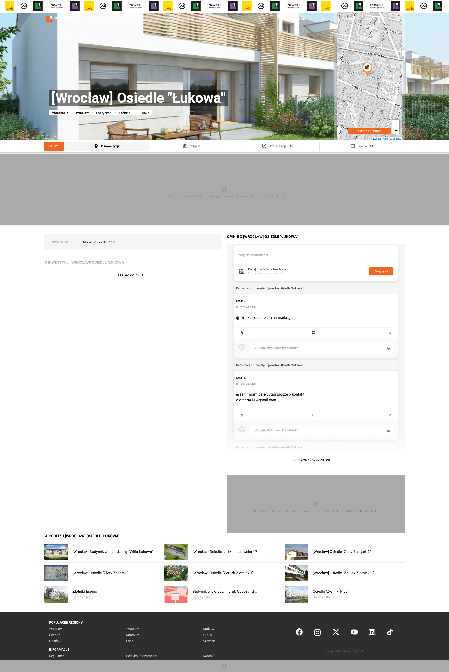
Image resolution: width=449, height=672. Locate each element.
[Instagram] (317, 633)
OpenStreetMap (392, 138)
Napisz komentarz (253, 255)
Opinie (362, 146)
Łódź (129, 641)
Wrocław (82, 113)
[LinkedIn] (372, 633)
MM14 (241, 301)
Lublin (207, 635)
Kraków (208, 629)
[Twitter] (336, 633)
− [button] (396, 130)
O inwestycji (110, 146)
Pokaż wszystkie (133, 275)
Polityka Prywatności (141, 656)
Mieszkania (60, 113)
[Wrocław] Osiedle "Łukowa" (285, 288)
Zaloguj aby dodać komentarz (276, 348)
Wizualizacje (277, 146)
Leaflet (377, 138)
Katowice (133, 635)
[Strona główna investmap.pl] (60, 18)
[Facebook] (299, 633)
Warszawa (57, 629)
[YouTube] (354, 633)
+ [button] (396, 123)
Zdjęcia (195, 146)
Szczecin (209, 641)
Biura (326, 19)
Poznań (54, 635)
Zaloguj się (381, 271)
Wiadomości (375, 19)
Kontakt (209, 656)
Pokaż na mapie (369, 131)
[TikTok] (390, 633)
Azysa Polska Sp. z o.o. (99, 242)
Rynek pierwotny (296, 19)
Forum (347, 19)
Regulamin (57, 656)
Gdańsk (54, 641)
